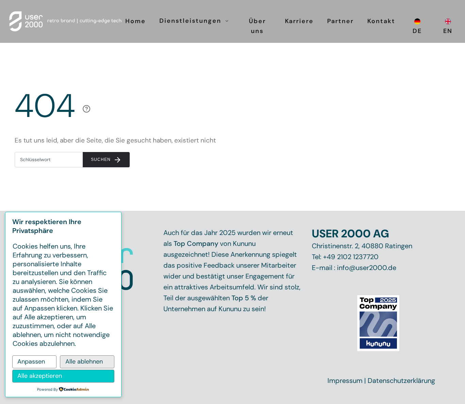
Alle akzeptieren (39, 376)
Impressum (345, 380)
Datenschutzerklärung (401, 380)
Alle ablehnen (84, 361)
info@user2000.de (366, 267)
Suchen (101, 159)
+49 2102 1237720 (351, 256)
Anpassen (31, 361)
